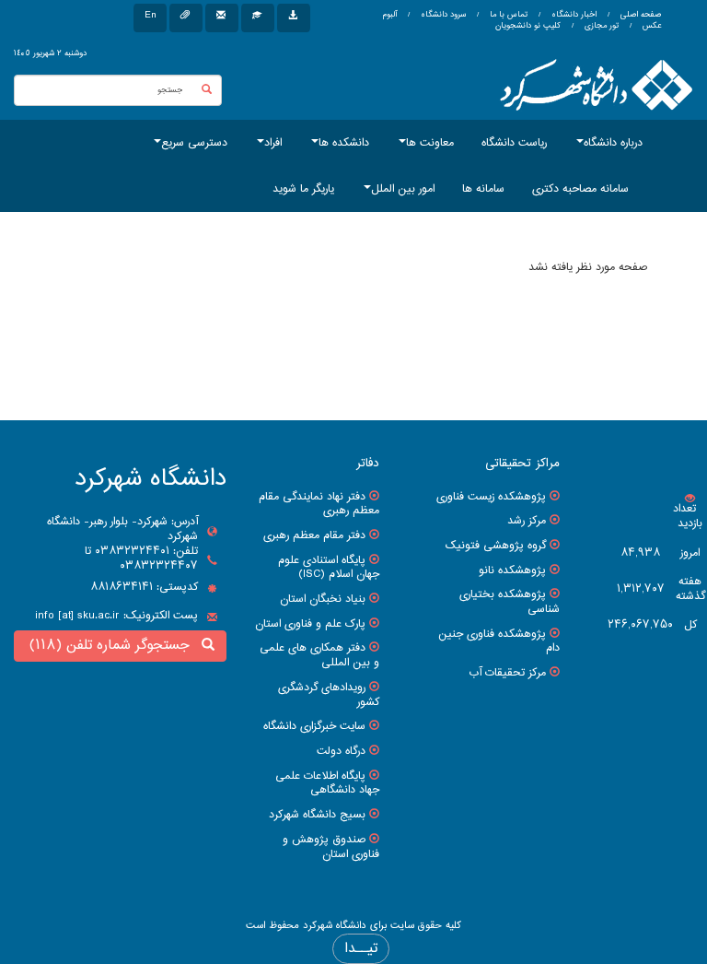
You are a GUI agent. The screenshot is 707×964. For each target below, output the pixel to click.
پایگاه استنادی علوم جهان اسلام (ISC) (328, 567)
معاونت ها (430, 143)
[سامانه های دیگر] (293, 18)
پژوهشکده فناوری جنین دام (499, 641)
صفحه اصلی (640, 14)
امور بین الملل (403, 189)
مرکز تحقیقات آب (507, 673)
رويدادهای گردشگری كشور (328, 694)
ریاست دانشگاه (514, 143)
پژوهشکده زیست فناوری (491, 497)
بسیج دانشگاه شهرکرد (317, 815)
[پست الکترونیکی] (221, 18)
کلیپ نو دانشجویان (528, 25)
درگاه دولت (341, 751)
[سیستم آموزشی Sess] (257, 18)
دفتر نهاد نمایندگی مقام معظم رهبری (319, 504)
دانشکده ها (344, 143)
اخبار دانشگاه (573, 14)
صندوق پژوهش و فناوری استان (331, 846)
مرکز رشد (526, 521)
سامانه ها (483, 189)
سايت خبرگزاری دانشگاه (314, 726)
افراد (273, 143)
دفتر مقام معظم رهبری (314, 535)
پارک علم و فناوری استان (310, 624)
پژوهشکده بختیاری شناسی (509, 601)
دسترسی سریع (194, 143)
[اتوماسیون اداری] (186, 18)
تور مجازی (600, 25)
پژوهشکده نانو (512, 570)
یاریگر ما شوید (303, 189)
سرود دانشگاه (442, 14)
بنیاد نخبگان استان (322, 599)
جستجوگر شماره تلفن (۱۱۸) (114, 645)
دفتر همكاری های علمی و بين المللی (319, 655)
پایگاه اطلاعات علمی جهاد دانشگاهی (327, 783)
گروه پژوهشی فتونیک (496, 545)
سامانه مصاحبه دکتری (580, 189)
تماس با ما (507, 14)
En (150, 15)
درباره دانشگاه (613, 143)
